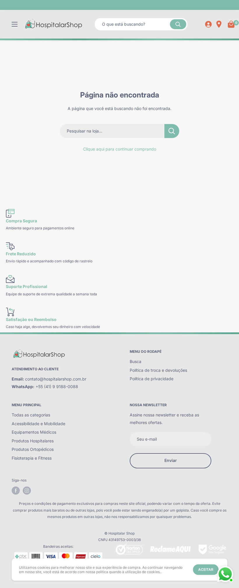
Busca (135, 361)
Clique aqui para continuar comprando (119, 148)
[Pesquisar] (178, 24)
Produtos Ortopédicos (33, 449)
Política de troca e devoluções (158, 370)
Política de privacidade (151, 378)
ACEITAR (205, 569)
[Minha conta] (208, 24)
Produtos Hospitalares (33, 440)
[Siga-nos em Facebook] (16, 490)
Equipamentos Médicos (34, 432)
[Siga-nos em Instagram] (27, 490)
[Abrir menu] (14, 24)
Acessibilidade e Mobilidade (38, 423)
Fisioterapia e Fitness (32, 458)
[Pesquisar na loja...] (171, 131)
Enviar (170, 460)
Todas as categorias (31, 414)
